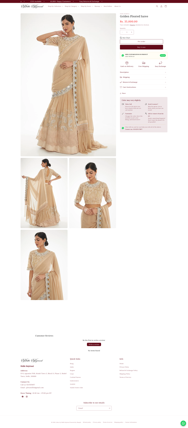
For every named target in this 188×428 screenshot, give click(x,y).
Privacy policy (97, 422)
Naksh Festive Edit (76, 388)
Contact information (131, 422)
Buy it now (141, 47)
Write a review (94, 344)
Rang (71, 363)
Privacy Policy (124, 367)
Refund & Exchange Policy (129, 370)
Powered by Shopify (75, 422)
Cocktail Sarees (75, 377)
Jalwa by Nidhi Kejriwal (62, 422)
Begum (72, 370)
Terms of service (107, 422)
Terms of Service (125, 377)
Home (122, 363)
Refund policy (87, 422)
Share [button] (124, 93)
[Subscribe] (109, 408)
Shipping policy (118, 422)
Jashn (72, 367)
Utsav (72, 374)
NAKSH (72, 384)
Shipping (132, 25)
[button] (55, 6)
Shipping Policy (125, 374)
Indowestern (74, 381)
